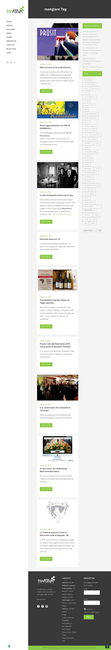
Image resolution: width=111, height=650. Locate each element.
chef (86, 92)
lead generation (90, 151)
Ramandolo (88, 177)
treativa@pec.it (67, 623)
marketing (88, 160)
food (86, 130)
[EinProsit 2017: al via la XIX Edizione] (57, 41)
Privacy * (97, 612)
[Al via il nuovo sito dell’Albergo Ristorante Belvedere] (57, 448)
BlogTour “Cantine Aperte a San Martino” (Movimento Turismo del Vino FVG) (92, 42)
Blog (86, 88)
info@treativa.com (68, 618)
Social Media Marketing (88, 207)
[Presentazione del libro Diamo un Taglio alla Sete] (57, 280)
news (97, 168)
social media (88, 202)
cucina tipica (89, 105)
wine (93, 223)
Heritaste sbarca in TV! (50, 239)
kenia (86, 147)
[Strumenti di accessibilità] (9, 646)
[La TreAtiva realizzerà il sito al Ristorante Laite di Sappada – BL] (57, 512)
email (86, 122)
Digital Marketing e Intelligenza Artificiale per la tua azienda (92, 61)
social (86, 198)
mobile (86, 164)
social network (89, 210)
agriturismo (88, 80)
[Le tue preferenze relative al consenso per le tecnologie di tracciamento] (107, 646)
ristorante (88, 181)
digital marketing (90, 113)
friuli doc (96, 134)
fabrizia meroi (89, 126)
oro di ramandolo (90, 172)
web (85, 223)
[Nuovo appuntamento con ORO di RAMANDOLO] (57, 109)
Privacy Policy (66, 632)
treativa (87, 215)
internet (87, 143)
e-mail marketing (90, 118)
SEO (85, 189)
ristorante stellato (91, 185)
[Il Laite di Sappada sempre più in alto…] (57, 175)
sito (92, 189)
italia (97, 143)
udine (97, 215)
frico (93, 130)
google (93, 139)
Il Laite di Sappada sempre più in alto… (57, 195)
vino (93, 219)
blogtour (95, 88)
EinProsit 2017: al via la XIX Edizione (55, 67)
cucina (86, 101)
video (86, 219)
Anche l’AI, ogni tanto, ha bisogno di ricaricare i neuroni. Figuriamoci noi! (91, 34)
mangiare (87, 156)
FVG (85, 139)
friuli (86, 134)
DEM (85, 109)
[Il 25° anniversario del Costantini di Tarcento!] (57, 388)
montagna (87, 168)
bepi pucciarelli (90, 84)
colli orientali (89, 97)
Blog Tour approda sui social (92, 67)
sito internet (89, 193)
